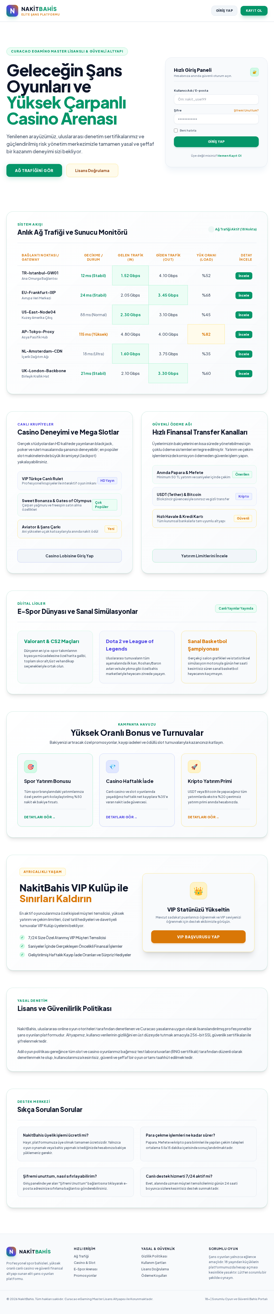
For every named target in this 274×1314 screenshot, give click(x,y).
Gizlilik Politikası (154, 1256)
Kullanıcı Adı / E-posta (191, 90)
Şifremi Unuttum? (246, 110)
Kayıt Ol (254, 11)
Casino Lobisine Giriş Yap (69, 555)
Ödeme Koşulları (154, 1276)
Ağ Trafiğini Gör (34, 170)
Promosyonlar (85, 1276)
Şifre (178, 110)
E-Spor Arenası (85, 1269)
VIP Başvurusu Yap (198, 936)
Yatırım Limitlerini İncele (204, 555)
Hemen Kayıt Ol (229, 155)
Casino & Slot (85, 1263)
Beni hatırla (188, 130)
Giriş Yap (224, 11)
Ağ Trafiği (81, 1256)
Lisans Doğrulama (92, 170)
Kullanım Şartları (153, 1263)
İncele (244, 276)
